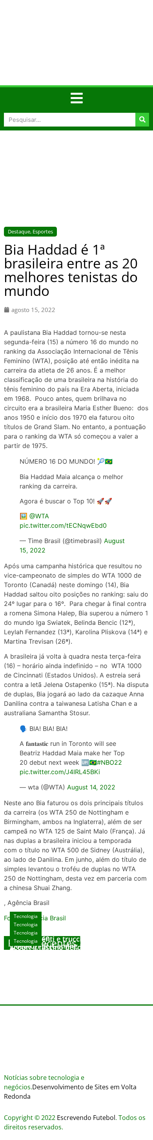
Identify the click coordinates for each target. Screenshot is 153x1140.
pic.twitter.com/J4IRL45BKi (60, 772)
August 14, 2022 (91, 787)
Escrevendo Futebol (86, 1117)
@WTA (39, 516)
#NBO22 (109, 762)
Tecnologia (26, 941)
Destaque (19, 231)
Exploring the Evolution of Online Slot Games (73, 959)
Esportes (43, 231)
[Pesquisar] (142, 120)
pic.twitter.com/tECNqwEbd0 (63, 525)
